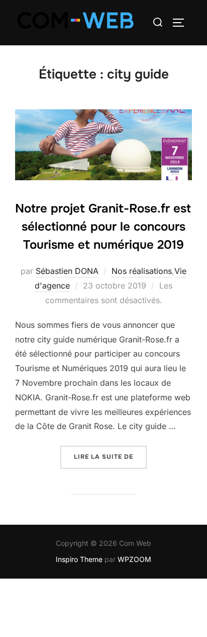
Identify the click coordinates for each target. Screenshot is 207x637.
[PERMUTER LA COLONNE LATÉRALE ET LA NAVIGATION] (182, 23)
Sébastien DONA (67, 271)
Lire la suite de (110, 453)
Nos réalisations (142, 271)
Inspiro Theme (79, 559)
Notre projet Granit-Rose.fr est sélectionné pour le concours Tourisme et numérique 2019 (103, 226)
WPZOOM (134, 559)
